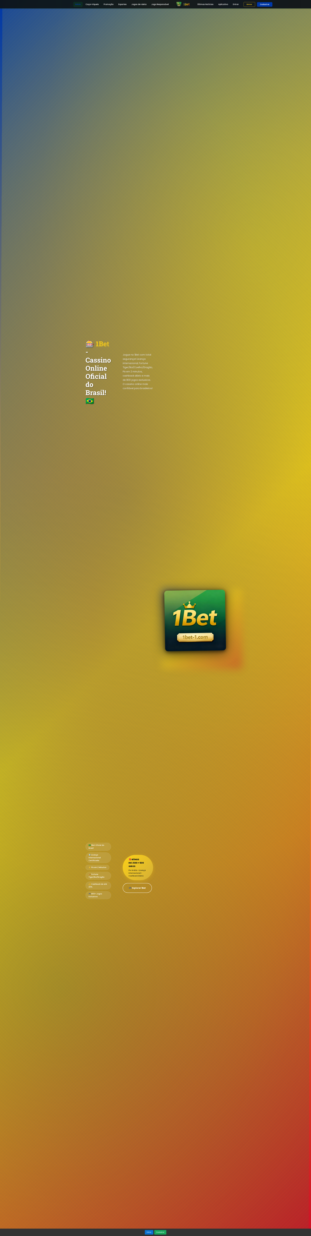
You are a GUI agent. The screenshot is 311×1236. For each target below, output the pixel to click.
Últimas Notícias (205, 4)
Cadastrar (264, 4)
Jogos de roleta (139, 4)
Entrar (236, 4)
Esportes (122, 4)
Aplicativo (223, 4)
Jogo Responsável (160, 4)
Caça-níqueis (92, 4)
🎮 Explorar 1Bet (137, 888)
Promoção (108, 4)
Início (78, 4)
